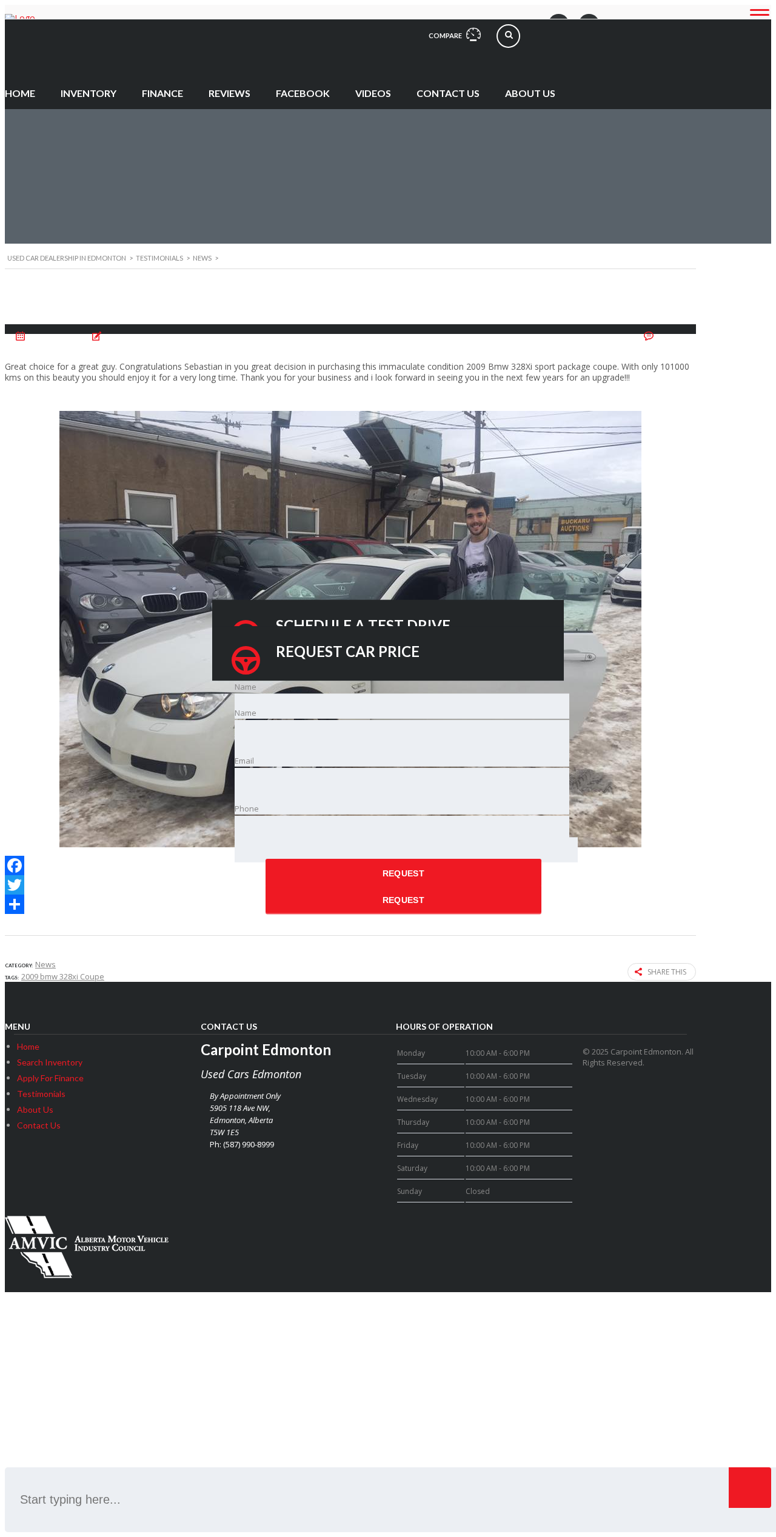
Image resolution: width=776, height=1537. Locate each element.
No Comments (671, 336)
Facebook (303, 93)
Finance (162, 93)
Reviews (229, 93)
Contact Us (448, 93)
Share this (666, 972)
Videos (373, 93)
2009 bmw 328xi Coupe (62, 976)
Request (403, 873)
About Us (530, 93)
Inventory (88, 93)
